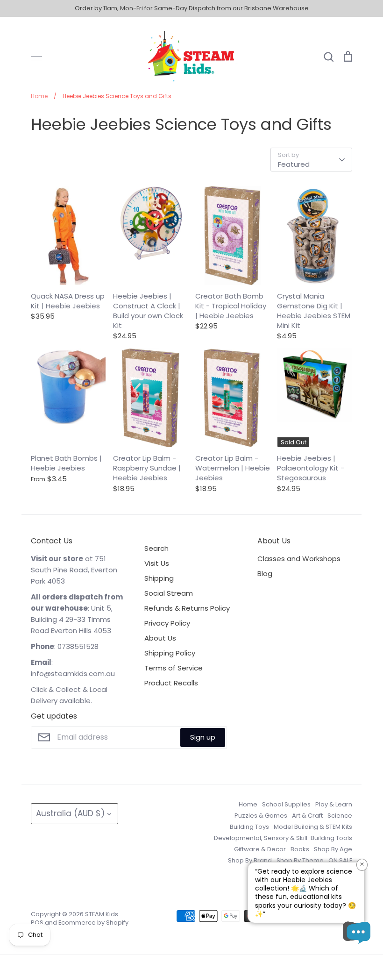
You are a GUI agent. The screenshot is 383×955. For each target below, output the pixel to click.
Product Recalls (171, 683)
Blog (264, 573)
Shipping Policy (169, 653)
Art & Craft (307, 815)
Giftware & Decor (260, 849)
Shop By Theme (300, 860)
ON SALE (340, 860)
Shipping (159, 578)
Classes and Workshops (298, 558)
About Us (160, 638)
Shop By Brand (250, 860)
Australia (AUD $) (70, 813)
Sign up (202, 737)
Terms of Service (173, 668)
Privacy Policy (167, 623)
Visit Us (156, 563)
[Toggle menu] (36, 56)
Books (300, 849)
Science (339, 815)
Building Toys (249, 826)
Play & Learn (333, 804)
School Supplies (286, 804)
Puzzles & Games (260, 815)
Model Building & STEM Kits (313, 826)
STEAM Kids (102, 914)
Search (156, 548)
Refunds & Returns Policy (187, 608)
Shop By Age (333, 849)
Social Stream (168, 593)
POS (37, 922)
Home (248, 804)
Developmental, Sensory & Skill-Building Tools (283, 838)
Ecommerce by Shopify (93, 922)
